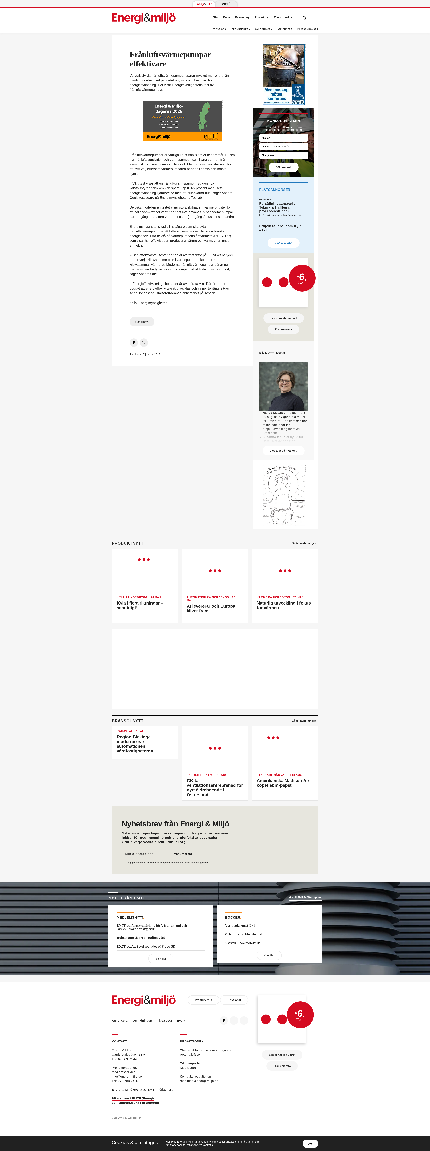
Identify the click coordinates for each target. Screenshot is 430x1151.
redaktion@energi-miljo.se (199, 1081)
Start (216, 17)
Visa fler (160, 958)
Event (278, 17)
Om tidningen (263, 29)
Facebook (224, 1020)
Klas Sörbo (188, 1067)
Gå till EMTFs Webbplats (305, 897)
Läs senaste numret (283, 318)
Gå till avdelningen (304, 543)
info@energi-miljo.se (127, 1076)
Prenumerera (241, 29)
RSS (244, 1020)
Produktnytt (263, 17)
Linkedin (234, 1020)
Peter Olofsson (191, 1054)
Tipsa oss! (220, 29)
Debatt (227, 17)
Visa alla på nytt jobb (283, 450)
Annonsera (285, 29)
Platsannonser (307, 29)
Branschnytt (243, 17)
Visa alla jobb (284, 243)
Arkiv (288, 17)
